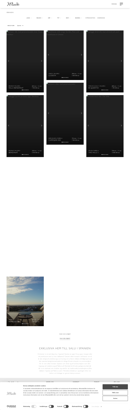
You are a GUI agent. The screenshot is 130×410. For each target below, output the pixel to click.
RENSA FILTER (11, 25)
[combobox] (114, 4)
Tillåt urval (115, 392)
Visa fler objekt (65, 338)
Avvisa (115, 398)
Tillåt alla (115, 387)
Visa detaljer (95, 406)
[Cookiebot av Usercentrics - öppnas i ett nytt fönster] (11, 406)
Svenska (114, 4)
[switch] (51, 406)
